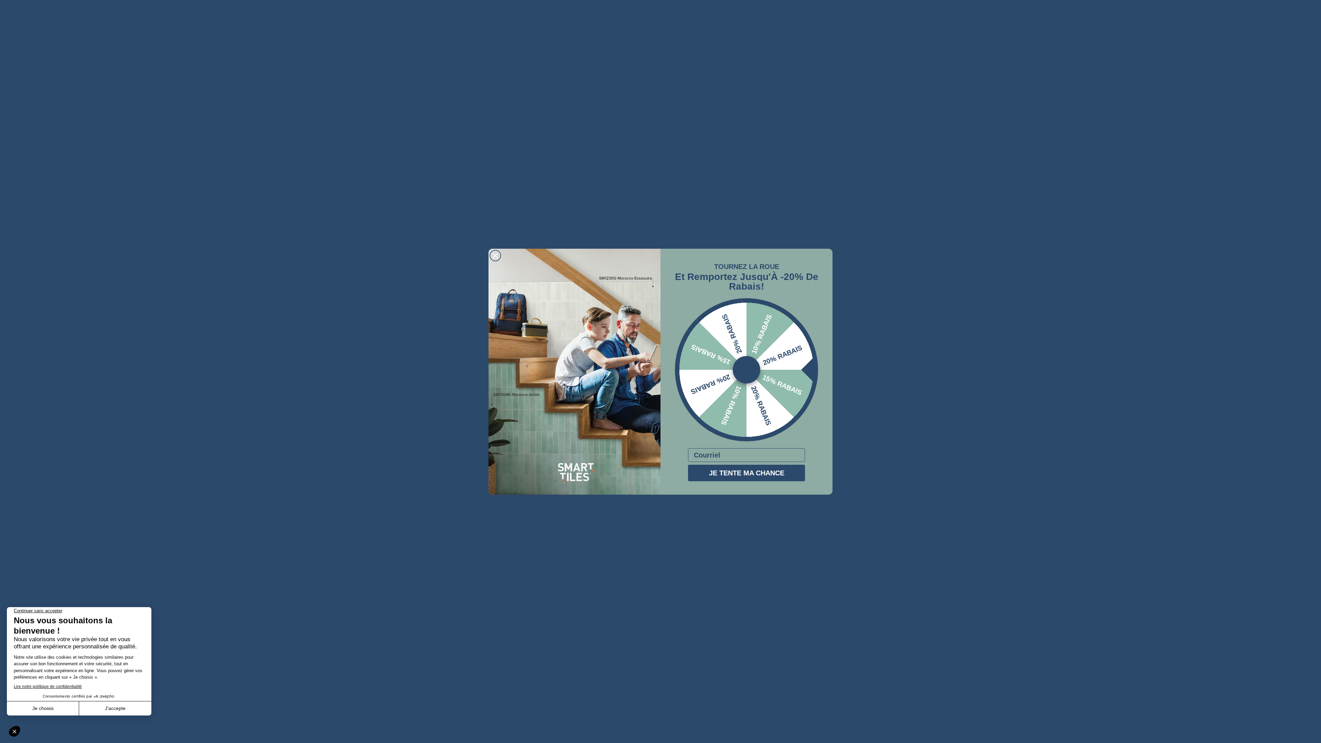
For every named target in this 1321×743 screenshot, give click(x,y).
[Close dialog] (495, 255)
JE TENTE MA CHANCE (746, 473)
